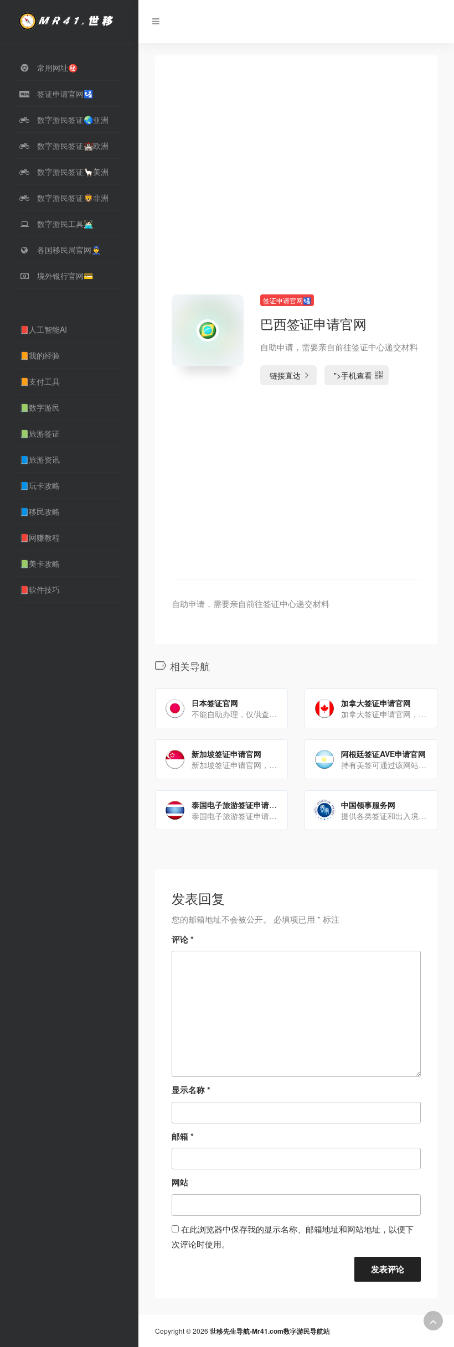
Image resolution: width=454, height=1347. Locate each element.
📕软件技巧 (39, 589)
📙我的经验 (39, 355)
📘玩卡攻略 (39, 485)
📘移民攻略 (39, 511)
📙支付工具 (39, 381)
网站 (180, 1182)
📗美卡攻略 (39, 563)
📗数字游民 (39, 407)
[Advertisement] (296, 188)
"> (353, 375)
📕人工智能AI (43, 329)
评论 (183, 939)
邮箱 (183, 1136)
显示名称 (191, 1090)
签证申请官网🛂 (287, 300)
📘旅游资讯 (39, 459)
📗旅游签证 (39, 433)
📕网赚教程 (39, 537)
